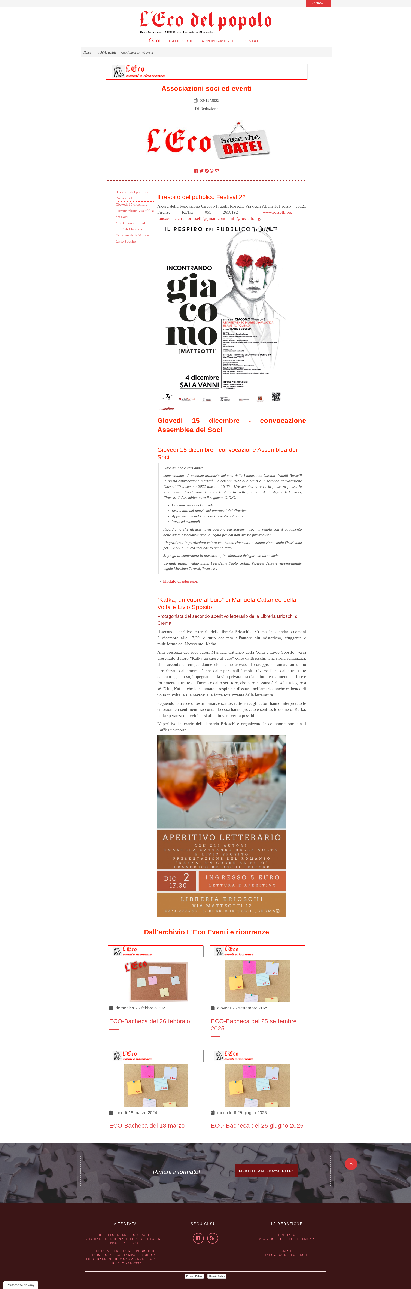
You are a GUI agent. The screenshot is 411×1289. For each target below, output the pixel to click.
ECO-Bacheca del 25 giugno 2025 (257, 1125)
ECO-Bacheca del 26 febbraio (149, 1021)
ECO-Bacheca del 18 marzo (147, 1125)
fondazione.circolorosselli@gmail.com (191, 218)
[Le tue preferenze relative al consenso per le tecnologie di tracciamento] (20, 1285)
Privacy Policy (194, 1275)
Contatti (253, 41)
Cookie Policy (217, 1275)
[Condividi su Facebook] (196, 171)
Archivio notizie (106, 52)
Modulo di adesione (180, 581)
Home (87, 52)
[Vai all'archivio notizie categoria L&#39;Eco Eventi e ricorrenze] (138, 71)
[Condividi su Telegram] (207, 171)
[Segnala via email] (217, 171)
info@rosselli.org (244, 218)
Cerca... (320, 3)
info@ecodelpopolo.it (287, 1254)
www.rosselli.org (277, 212)
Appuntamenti (217, 41)
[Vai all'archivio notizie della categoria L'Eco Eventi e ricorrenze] (132, 950)
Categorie (180, 41)
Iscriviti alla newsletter (266, 1170)
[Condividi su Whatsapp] (212, 171)
